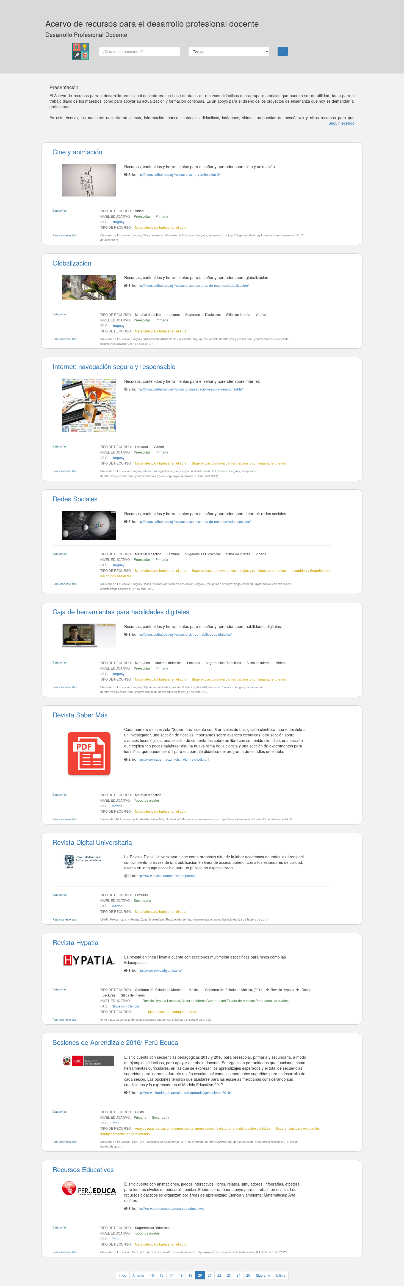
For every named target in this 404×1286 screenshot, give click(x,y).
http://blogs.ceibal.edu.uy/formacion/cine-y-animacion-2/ (178, 174)
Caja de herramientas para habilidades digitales (120, 611)
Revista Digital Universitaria (92, 842)
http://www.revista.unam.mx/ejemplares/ (166, 875)
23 (229, 1275)
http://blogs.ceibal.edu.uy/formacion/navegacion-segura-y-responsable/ (190, 389)
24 (238, 1275)
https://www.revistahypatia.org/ (159, 970)
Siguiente (263, 1275)
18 (181, 1275)
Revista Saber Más (80, 714)
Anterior (138, 1275)
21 (210, 1275)
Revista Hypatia (75, 942)
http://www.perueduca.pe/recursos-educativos (170, 1208)
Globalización (71, 262)
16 (162, 1275)
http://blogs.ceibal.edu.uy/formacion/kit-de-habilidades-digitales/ (184, 634)
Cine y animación (77, 151)
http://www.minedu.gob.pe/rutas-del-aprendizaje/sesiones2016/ (184, 1092)
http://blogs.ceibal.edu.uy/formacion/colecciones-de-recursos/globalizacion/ (193, 285)
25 (248, 1275)
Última (281, 1275)
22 (219, 1275)
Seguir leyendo (341, 123)
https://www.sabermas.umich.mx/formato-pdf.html (173, 759)
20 (200, 1275)
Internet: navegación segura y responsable (113, 366)
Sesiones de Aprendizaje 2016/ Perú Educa (115, 1042)
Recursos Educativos (83, 1169)
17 (171, 1275)
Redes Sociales (75, 498)
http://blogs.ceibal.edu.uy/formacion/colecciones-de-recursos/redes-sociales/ (194, 521)
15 (152, 1275)
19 (190, 1275)
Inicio (123, 1275)
